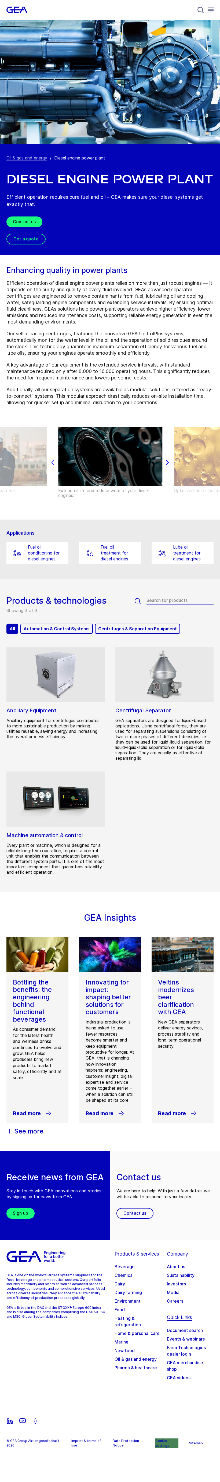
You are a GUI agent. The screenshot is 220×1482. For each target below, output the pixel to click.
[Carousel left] (53, 462)
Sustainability (181, 1275)
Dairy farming (128, 1292)
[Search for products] (140, 601)
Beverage (125, 1266)
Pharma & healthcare (136, 1367)
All (12, 628)
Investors (176, 1283)
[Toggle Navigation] (211, 10)
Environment (128, 1301)
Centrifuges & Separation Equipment (137, 628)
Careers (175, 1301)
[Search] (200, 10)
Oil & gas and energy (26, 158)
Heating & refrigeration (128, 1321)
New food (125, 1350)
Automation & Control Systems (57, 628)
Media (173, 1292)
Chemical (124, 1275)
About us (176, 1266)
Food (120, 1309)
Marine (122, 1342)
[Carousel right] (167, 462)
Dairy (120, 1283)
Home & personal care (137, 1333)
